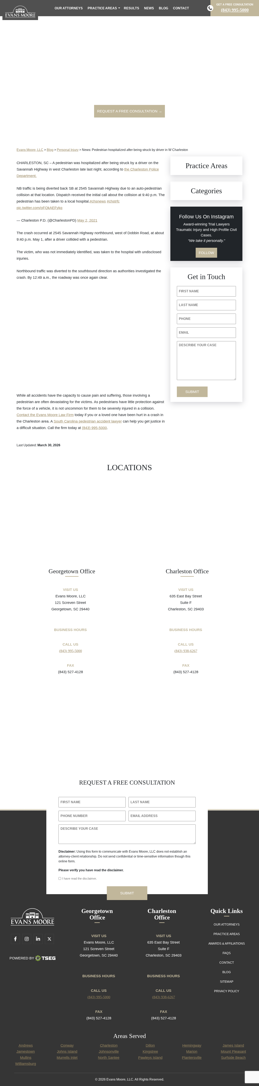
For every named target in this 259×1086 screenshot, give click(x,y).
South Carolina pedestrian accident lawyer (88, 421)
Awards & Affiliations (226, 943)
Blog (163, 8)
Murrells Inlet (67, 1058)
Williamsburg (25, 1064)
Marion (191, 1052)
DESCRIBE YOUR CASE (198, 345)
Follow (206, 253)
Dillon (150, 1045)
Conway (67, 1045)
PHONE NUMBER (74, 816)
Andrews (26, 1045)
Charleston (109, 1045)
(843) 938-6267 (185, 651)
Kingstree (150, 1052)
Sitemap (226, 981)
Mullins (25, 1058)
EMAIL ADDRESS (144, 816)
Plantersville (192, 1058)
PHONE (185, 318)
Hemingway (191, 1045)
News (149, 8)
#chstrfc (113, 201)
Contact (181, 8)
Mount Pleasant (233, 1052)
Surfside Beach (233, 1058)
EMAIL (184, 332)
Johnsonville (109, 1052)
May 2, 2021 (87, 220)
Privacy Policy (226, 991)
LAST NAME (188, 305)
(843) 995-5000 (235, 9)
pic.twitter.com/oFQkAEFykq (39, 208)
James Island (233, 1045)
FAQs (227, 953)
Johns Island (67, 1052)
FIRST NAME (189, 291)
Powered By (22, 958)
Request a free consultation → (129, 111)
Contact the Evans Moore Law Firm (45, 415)
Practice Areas (102, 8)
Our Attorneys (69, 8)
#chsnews (98, 201)
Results (131, 8)
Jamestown (25, 1052)
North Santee (108, 1058)
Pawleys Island (150, 1058)
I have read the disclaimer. (79, 878)
